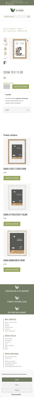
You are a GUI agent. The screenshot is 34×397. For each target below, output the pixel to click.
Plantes (7, 325)
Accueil (5, 29)
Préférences (17, 390)
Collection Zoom (11, 31)
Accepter (17, 380)
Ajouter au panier (20, 86)
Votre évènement (10, 331)
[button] (27, 41)
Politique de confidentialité (16, 394)
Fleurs (7, 324)
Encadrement (12, 29)
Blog (6, 349)
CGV (6, 344)
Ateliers (7, 329)
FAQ (6, 347)
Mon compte (8, 338)
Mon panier (8, 340)
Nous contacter (9, 345)
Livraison (8, 342)
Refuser (17, 385)
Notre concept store (11, 322)
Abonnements (9, 327)
